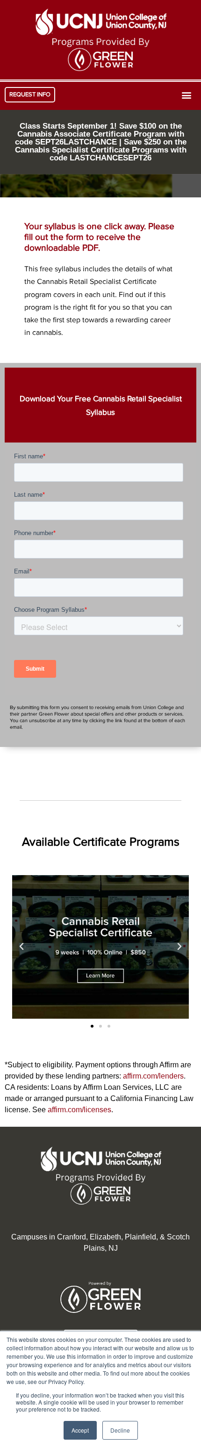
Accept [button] (80, 1430)
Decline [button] (120, 1430)
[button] (30, 94)
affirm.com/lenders (153, 1076)
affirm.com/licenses (79, 1110)
